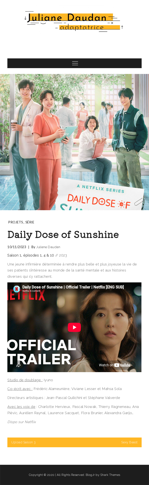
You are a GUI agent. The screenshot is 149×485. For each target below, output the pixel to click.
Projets (15, 222)
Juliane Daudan (48, 247)
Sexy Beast (129, 442)
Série (29, 222)
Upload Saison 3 (23, 442)
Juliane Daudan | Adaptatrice (74, 43)
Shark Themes (110, 475)
